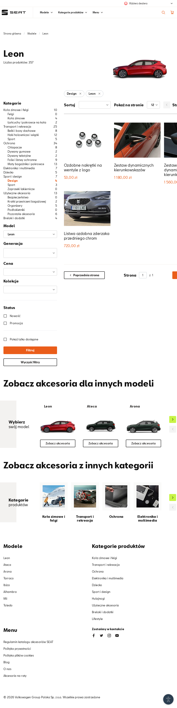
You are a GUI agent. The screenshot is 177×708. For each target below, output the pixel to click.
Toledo (7, 605)
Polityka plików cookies (18, 655)
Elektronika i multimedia (107, 578)
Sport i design (101, 591)
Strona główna (12, 33)
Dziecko (97, 585)
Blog (6, 662)
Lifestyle (97, 618)
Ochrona (98, 571)
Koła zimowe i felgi (104, 558)
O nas (7, 669)
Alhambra (10, 591)
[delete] (80, 93)
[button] (30, 253)
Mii (5, 598)
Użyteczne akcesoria (105, 605)
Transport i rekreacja (106, 564)
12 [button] (152, 104)
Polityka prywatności (17, 648)
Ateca (7, 564)
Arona (7, 571)
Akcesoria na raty (15, 675)
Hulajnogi (98, 598)
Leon (6, 558)
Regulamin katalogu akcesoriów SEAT (28, 641)
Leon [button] (11, 234)
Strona (130, 275)
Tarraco (8, 578)
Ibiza (6, 585)
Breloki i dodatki (102, 612)
